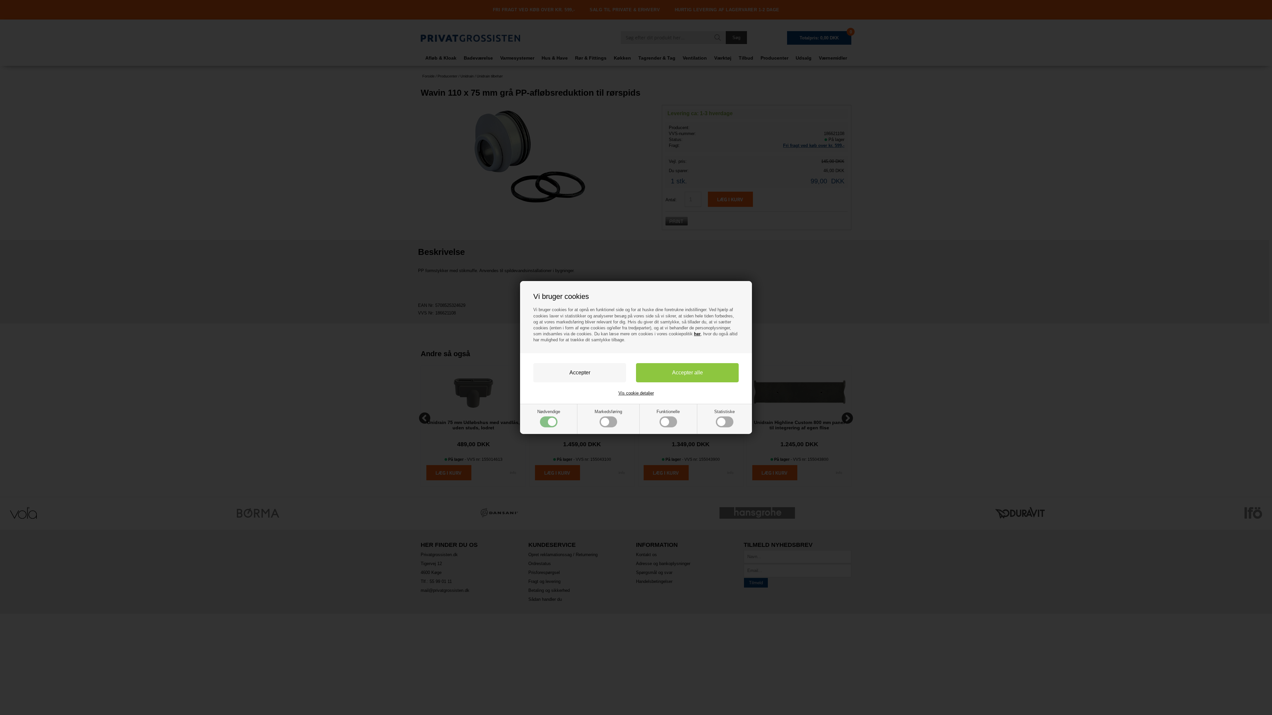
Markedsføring (608, 411)
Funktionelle (668, 411)
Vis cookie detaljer (636, 393)
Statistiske (724, 411)
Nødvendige (548, 411)
